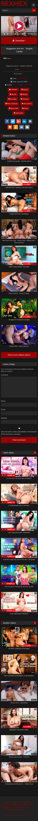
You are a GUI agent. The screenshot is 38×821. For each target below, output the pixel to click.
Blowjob (24, 94)
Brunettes (13, 99)
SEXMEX (14, 89)
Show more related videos (19, 355)
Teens (26, 108)
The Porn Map (24, 807)
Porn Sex (11, 802)
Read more (18, 74)
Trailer (21, 69)
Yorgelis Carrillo (27, 85)
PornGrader (6, 809)
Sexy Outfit (14, 108)
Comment (4, 375)
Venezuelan (19, 113)
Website (4, 418)
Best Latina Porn (18, 809)
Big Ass (25, 89)
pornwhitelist (19, 804)
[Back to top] (31, 815)
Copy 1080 (16, 85)
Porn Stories (28, 103)
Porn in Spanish (12, 103)
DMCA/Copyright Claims (14, 816)
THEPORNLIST (21, 802)
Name (3, 401)
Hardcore (26, 99)
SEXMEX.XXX (22, 78)
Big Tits (14, 94)
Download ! (20, 41)
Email (3, 409)
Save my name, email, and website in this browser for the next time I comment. (19, 433)
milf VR (5, 802)
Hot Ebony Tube (12, 807)
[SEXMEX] (15, 4)
